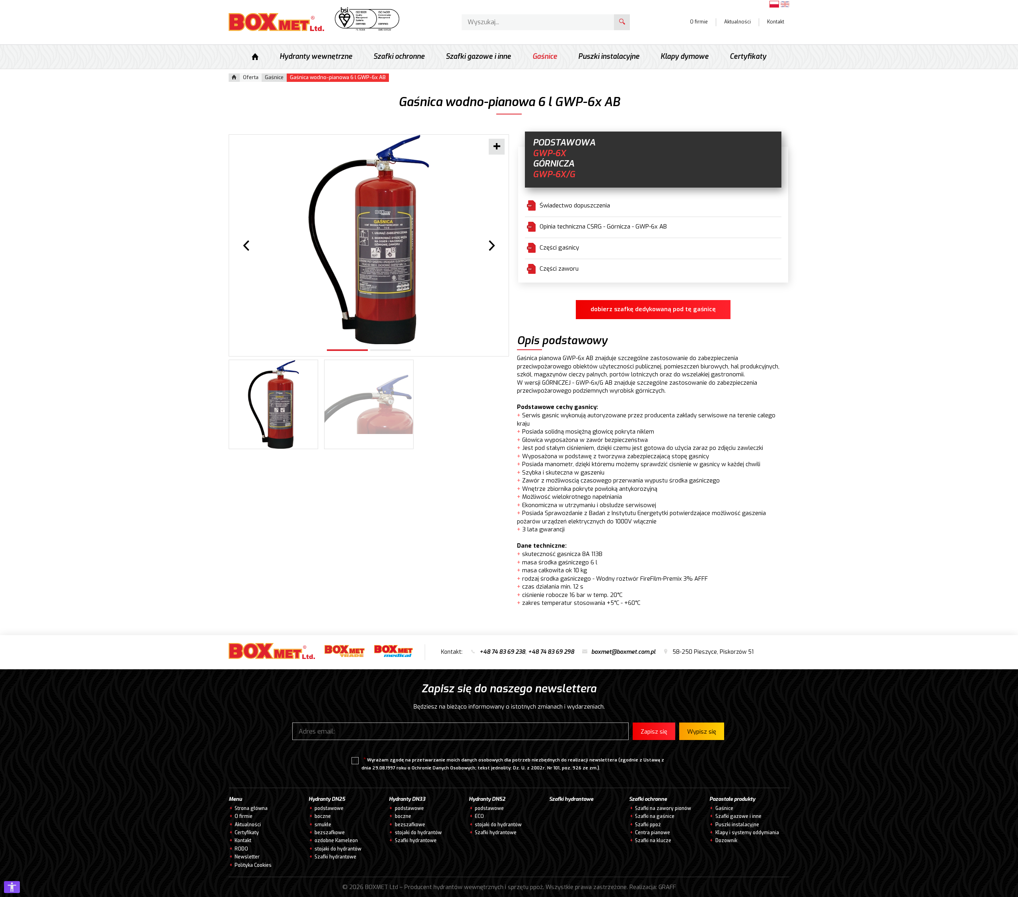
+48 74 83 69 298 (551, 652)
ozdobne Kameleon (336, 840)
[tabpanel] (369, 239)
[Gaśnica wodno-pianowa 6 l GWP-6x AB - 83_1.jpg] (369, 239)
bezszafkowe (330, 832)
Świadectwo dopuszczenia (575, 205)
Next (492, 246)
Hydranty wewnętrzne (316, 56)
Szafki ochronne (399, 56)
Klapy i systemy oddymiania (747, 832)
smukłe (323, 824)
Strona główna (251, 808)
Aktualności (737, 22)
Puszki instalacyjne (608, 56)
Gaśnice (544, 56)
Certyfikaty (748, 56)
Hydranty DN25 (327, 799)
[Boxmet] (274, 652)
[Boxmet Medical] (393, 652)
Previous (246, 246)
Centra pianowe (652, 832)
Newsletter (247, 857)
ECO (479, 816)
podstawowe (329, 808)
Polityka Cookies (253, 865)
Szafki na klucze (653, 840)
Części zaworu (559, 269)
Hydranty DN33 (407, 799)
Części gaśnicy (559, 248)
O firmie (699, 22)
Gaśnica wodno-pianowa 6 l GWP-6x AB (338, 77)
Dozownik (726, 840)
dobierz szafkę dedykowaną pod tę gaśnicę (653, 309)
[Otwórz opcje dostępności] (12, 887)
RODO (241, 849)
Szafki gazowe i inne (478, 56)
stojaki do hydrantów (338, 849)
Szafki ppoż (648, 824)
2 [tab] (390, 350)
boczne (323, 816)
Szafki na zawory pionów (663, 808)
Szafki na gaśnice (654, 816)
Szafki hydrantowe (335, 857)
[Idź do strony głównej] (276, 22)
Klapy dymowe (685, 56)
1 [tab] (347, 350)
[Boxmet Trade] (345, 652)
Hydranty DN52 (487, 799)
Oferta (250, 77)
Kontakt (775, 22)
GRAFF (667, 887)
